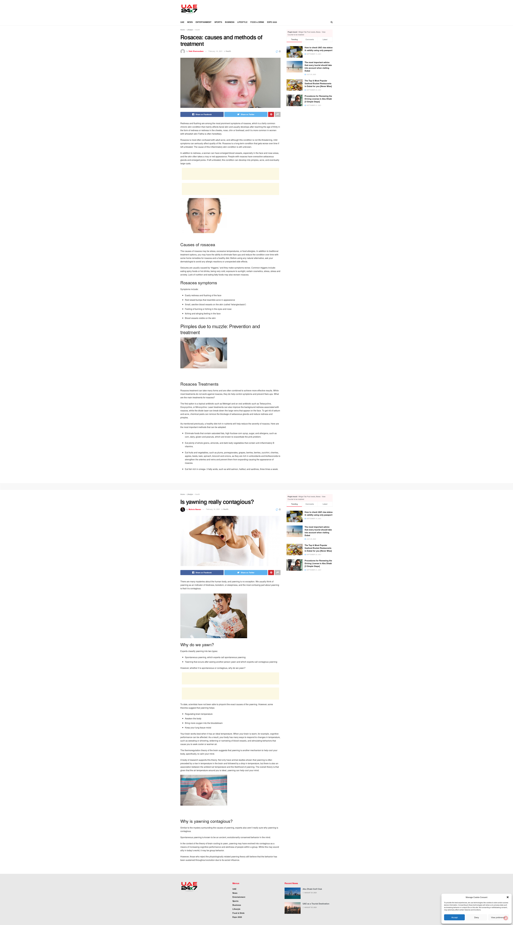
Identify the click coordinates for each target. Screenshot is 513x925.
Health (197, 29)
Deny (476, 917)
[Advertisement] (250, 9)
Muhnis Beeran (195, 509)
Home (182, 29)
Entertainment (203, 22)
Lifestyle (242, 22)
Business (229, 22)
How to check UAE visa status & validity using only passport (319, 49)
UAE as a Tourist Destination (316, 903)
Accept (454, 917)
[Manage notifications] (506, 918)
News (190, 22)
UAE (182, 22)
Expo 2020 (272, 22)
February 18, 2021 (216, 51)
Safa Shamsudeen (196, 51)
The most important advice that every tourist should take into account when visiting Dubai (318, 66)
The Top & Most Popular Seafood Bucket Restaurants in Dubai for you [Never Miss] (318, 83)
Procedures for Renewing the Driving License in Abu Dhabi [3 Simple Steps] (318, 98)
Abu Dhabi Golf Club (312, 888)
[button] (507, 897)
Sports (218, 22)
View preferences (498, 917)
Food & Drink (257, 22)
